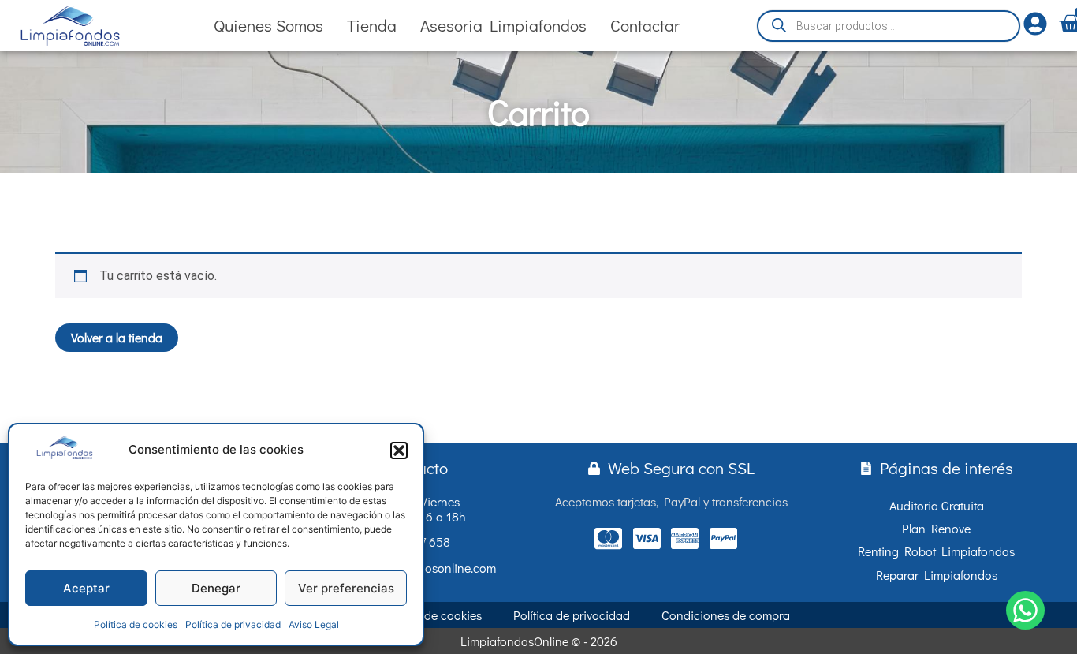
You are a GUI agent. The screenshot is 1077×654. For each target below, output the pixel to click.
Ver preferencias (346, 588)
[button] (399, 450)
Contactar (645, 25)
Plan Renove (936, 528)
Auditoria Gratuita (936, 505)
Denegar (216, 588)
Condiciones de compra (725, 614)
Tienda (372, 25)
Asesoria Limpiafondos (503, 25)
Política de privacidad (233, 624)
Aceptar (86, 588)
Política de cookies (135, 624)
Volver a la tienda (116, 337)
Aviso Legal (314, 624)
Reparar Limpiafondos (936, 574)
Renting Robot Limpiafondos (936, 551)
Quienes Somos (268, 25)
